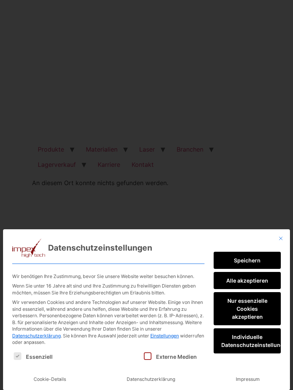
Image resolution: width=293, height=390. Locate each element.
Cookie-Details (50, 379)
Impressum (248, 379)
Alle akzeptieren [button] (247, 280)
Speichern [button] (247, 260)
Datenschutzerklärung (36, 336)
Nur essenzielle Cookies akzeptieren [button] (247, 308)
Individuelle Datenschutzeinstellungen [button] (251, 341)
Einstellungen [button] (164, 336)
